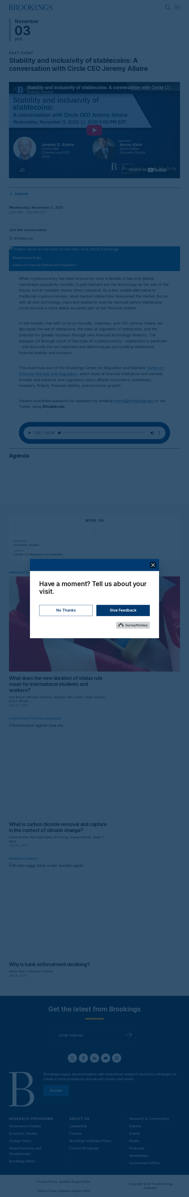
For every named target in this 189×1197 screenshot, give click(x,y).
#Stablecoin (23, 238)
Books (134, 1141)
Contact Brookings (84, 1148)
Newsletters (138, 1155)
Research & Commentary (149, 1118)
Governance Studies (25, 1126)
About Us (79, 1118)
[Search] (168, 7)
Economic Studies (26, 545)
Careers (75, 1133)
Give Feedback (123, 610)
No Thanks (66, 610)
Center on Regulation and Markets (38, 554)
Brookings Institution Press (90, 1141)
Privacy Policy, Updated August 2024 (63, 1181)
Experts (135, 1126)
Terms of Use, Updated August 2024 (63, 1191)
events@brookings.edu (134, 400)
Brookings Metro (22, 1161)
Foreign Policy (20, 1141)
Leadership (78, 1126)
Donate (56, 1090)
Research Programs (31, 1118)
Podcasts (136, 1148)
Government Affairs (144, 1163)
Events (134, 1133)
